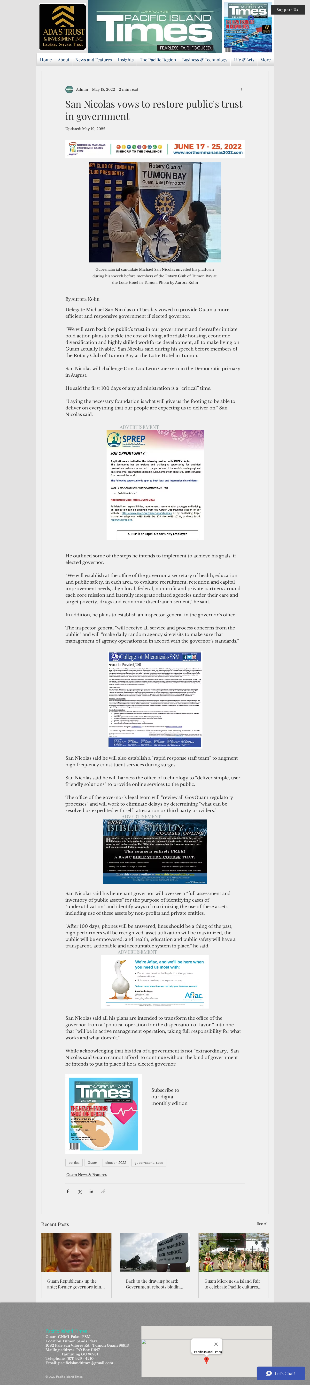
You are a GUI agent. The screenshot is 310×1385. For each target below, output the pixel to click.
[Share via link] (103, 1191)
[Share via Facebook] (67, 1191)
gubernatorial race (148, 1162)
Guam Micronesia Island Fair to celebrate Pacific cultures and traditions (232, 1284)
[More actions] (242, 89)
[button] (288, 10)
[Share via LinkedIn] (91, 1191)
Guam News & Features (86, 1175)
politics (74, 1162)
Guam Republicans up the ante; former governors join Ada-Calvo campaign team (74, 1284)
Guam (92, 1162)
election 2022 (115, 1162)
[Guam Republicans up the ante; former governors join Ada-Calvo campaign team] (76, 1252)
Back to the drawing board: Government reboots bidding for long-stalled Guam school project (154, 1284)
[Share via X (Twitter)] (79, 1191)
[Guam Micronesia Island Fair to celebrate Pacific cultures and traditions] (234, 1252)
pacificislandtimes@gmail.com (85, 1363)
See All (263, 1224)
